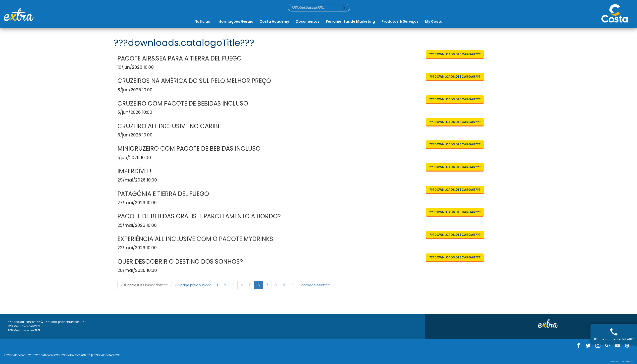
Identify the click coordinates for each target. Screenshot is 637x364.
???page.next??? (315, 285)
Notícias (202, 21)
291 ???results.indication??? (144, 285)
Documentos (307, 21)
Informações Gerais (234, 21)
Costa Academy (274, 21)
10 (293, 285)
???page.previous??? (192, 285)
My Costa (433, 21)
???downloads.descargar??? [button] (454, 54)
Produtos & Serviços (400, 21)
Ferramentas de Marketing (350, 21)
